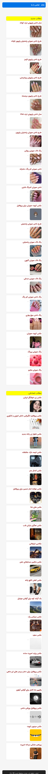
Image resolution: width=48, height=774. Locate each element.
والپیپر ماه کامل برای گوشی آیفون (28, 689)
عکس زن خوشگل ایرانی (32, 397)
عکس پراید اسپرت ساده (32, 653)
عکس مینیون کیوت (34, 726)
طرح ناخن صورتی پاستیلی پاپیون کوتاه (26, 41)
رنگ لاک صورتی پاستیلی (32, 242)
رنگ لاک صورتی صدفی (32, 278)
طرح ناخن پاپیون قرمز (32, 59)
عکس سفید (37, 635)
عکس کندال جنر (35, 470)
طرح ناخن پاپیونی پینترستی (30, 77)
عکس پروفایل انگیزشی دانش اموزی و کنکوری (24, 415)
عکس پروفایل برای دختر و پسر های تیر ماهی (24, 671)
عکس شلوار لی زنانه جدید (31, 434)
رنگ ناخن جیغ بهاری (33, 315)
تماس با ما (35, 4)
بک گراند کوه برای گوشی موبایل (29, 598)
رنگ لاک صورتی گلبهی (33, 260)
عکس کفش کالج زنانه (33, 580)
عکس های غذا (35, 507)
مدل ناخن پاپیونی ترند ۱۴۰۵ (30, 114)
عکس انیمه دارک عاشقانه (31, 452)
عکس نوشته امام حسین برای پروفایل (27, 488)
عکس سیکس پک (34, 616)
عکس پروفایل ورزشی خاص (31, 708)
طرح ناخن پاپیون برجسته (31, 96)
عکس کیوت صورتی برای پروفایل (29, 205)
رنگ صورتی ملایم (34, 370)
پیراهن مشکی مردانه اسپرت (30, 744)
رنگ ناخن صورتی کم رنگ (31, 297)
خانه (43, 4)
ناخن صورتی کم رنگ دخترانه (30, 169)
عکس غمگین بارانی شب (32, 525)
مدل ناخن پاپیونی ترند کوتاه (30, 22)
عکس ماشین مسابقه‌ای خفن (30, 562)
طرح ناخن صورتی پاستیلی (31, 223)
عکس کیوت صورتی (34, 333)
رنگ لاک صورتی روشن (32, 150)
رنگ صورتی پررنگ (34, 351)
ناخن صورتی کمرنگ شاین (31, 187)
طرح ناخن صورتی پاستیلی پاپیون (28, 132)
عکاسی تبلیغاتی (35, 543)
